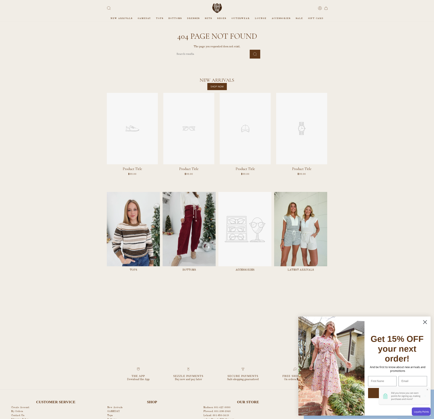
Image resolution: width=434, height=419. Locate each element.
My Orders (17, 411)
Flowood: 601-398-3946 (217, 411)
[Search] (255, 54)
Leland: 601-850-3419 (216, 415)
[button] (159, 18)
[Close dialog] (425, 322)
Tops (110, 415)
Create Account (20, 407)
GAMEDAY (113, 411)
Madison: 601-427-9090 (217, 407)
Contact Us (17, 415)
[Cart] (326, 8)
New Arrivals (115, 407)
